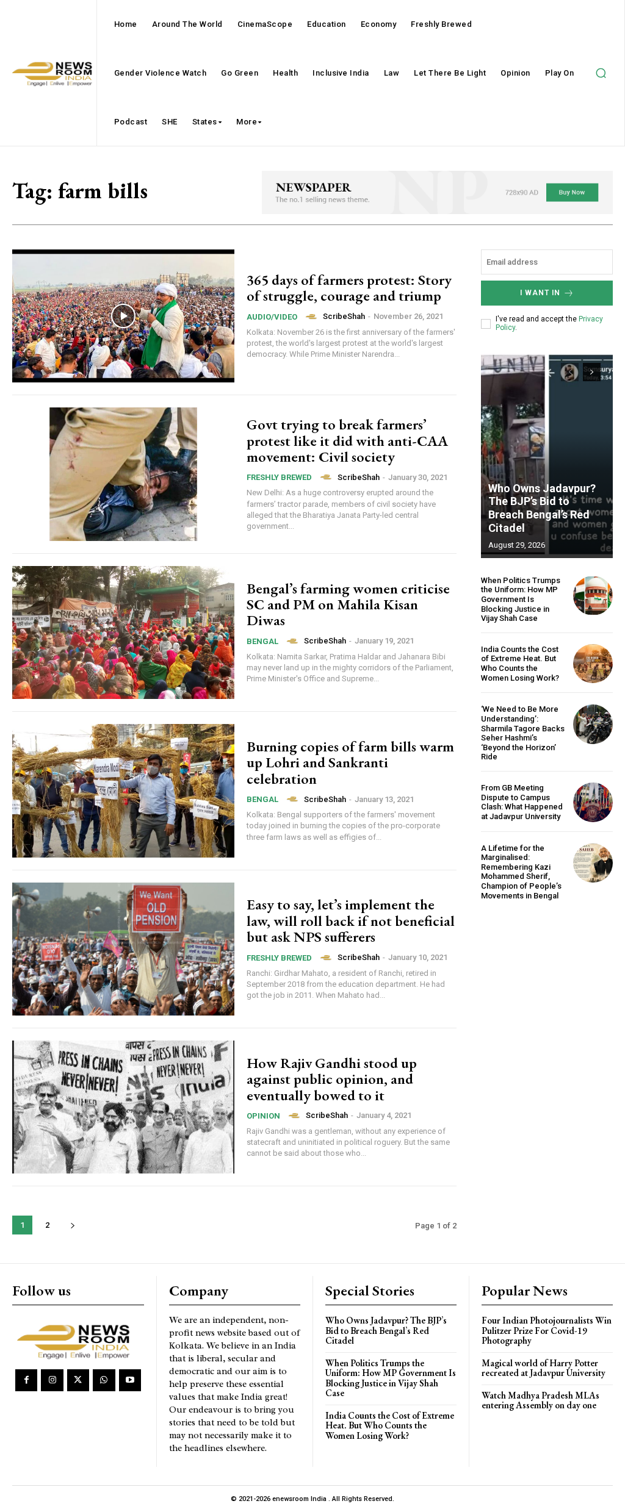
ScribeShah (344, 316)
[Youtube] (130, 1380)
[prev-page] (570, 372)
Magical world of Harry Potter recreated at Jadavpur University (543, 1368)
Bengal (262, 641)
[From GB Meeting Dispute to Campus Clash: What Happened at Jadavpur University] (593, 802)
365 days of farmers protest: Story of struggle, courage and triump (349, 287)
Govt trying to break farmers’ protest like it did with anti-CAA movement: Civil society (347, 440)
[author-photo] (313, 316)
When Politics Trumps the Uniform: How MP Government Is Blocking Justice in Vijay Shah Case (520, 599)
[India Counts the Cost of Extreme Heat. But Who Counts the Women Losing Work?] (593, 664)
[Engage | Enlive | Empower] (76, 1340)
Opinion (263, 1115)
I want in (540, 292)
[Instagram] (52, 1380)
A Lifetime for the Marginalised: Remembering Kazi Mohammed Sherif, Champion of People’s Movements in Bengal (521, 872)
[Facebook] (26, 1380)
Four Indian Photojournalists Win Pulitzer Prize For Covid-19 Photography (547, 1330)
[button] (600, 73)
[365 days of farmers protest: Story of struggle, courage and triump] (123, 315)
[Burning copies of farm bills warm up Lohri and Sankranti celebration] (123, 790)
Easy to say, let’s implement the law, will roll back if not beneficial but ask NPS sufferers (351, 920)
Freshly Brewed (279, 477)
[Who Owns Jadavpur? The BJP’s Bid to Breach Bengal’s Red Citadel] (547, 454)
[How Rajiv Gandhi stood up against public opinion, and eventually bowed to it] (123, 1107)
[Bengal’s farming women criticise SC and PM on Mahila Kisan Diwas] (123, 632)
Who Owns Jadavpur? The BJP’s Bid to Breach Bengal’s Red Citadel (542, 508)
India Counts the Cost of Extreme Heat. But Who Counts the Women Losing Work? (520, 664)
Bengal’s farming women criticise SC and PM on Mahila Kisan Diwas (348, 604)
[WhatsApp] (104, 1380)
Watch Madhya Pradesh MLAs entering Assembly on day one (540, 1400)
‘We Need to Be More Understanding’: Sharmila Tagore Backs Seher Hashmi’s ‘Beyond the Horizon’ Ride (523, 732)
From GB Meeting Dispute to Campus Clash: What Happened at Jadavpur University (522, 802)
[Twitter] (78, 1380)
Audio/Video (272, 316)
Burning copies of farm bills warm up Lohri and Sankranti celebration (350, 762)
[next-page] (72, 1225)
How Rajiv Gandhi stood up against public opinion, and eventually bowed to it (332, 1079)
